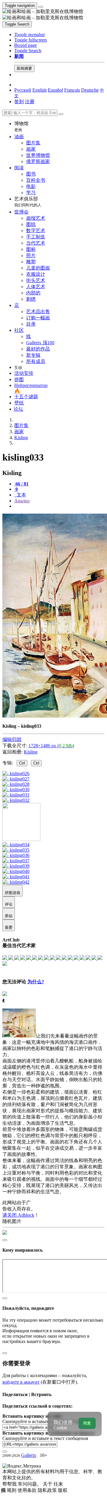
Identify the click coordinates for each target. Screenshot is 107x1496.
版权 (62, 1490)
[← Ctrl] (15, 800)
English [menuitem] (39, 90)
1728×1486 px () (51, 745)
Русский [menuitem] (22, 90)
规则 (12, 1490)
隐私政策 (48, 1490)
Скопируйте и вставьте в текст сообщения (45, 1438)
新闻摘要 (24, 68)
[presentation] (59, 506)
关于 (48, 1484)
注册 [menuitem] (29, 101)
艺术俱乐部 (27, 201)
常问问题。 (30, 1484)
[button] (29, 34)
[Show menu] (40, 7)
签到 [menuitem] (19, 101)
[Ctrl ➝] (15, 844)
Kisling (30, 751)
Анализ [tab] (21, 500)
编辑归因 (11, 739)
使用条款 (28, 1490)
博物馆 (21, 126)
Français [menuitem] (72, 90)
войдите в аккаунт (21, 1382)
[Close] (61, 114)
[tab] (21, 483)
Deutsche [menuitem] (90, 90)
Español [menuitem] (55, 90)
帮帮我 (10, 1484)
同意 (87, 1423)
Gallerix (28, 1455)
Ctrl (22, 763)
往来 (58, 1484)
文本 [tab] (20, 494)
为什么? (35, 981)
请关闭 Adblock (18, 1215)
